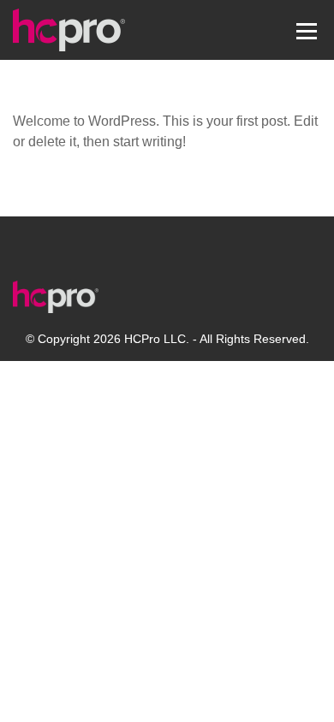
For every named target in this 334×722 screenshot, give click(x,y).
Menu (306, 29)
